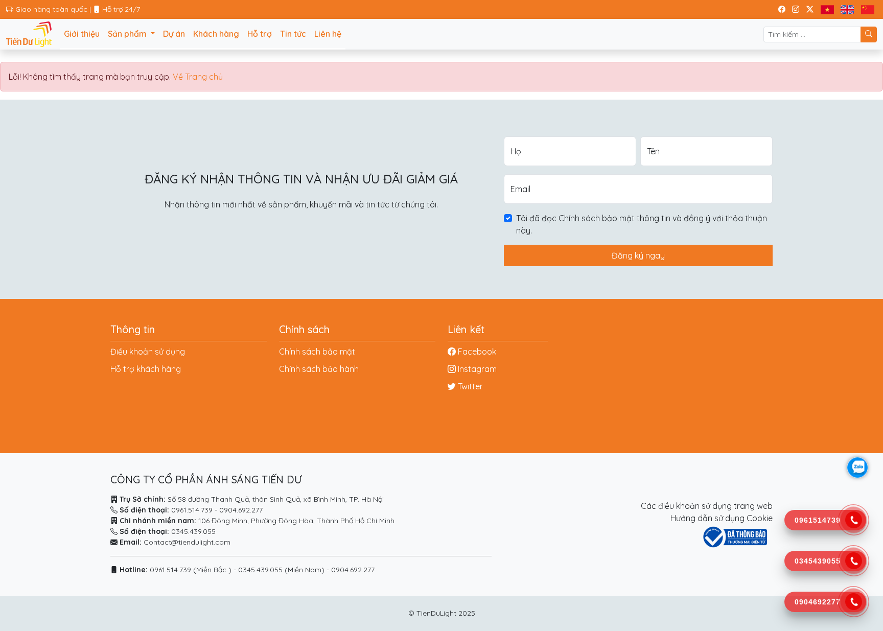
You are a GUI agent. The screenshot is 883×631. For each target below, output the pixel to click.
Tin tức (293, 34)
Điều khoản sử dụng (147, 351)
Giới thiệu (82, 34)
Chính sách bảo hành (319, 369)
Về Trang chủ (198, 77)
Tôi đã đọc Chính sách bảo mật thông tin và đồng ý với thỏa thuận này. (641, 224)
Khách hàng (216, 34)
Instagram (477, 369)
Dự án (174, 34)
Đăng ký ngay (638, 255)
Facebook (477, 351)
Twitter (470, 386)
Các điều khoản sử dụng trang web (707, 506)
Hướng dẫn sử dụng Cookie (721, 518)
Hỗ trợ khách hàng (145, 369)
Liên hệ (327, 34)
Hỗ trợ (259, 34)
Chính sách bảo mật (317, 351)
